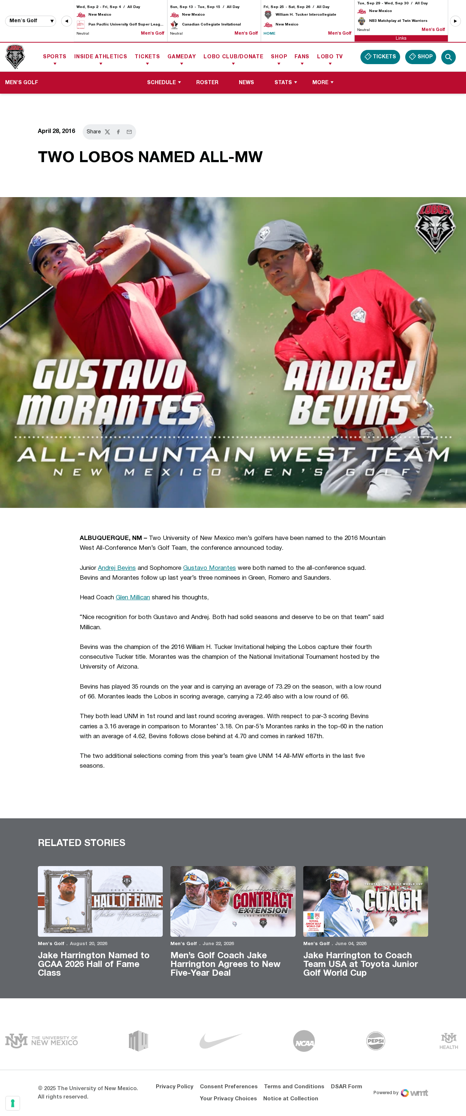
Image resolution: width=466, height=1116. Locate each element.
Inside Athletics (100, 57)
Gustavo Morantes (209, 568)
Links (401, 38)
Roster (207, 83)
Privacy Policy (174, 1086)
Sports (55, 57)
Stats (283, 83)
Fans (302, 57)
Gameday (181, 57)
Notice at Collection (290, 1098)
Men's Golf (51, 944)
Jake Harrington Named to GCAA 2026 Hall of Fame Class (94, 965)
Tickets (147, 57)
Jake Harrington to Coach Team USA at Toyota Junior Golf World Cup (360, 965)
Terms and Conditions (294, 1086)
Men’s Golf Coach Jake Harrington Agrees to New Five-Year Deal (225, 965)
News (246, 83)
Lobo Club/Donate (233, 57)
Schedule (161, 83)
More (320, 83)
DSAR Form (346, 1086)
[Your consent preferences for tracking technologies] (13, 1103)
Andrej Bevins (117, 568)
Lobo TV (330, 57)
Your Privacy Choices (228, 1098)
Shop (279, 57)
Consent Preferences (229, 1086)
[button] (66, 21)
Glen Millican (133, 597)
